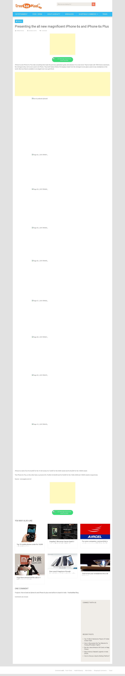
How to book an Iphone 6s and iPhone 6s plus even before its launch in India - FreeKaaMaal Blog (49, 592)
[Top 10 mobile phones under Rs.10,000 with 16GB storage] (30, 533)
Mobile (20, 21)
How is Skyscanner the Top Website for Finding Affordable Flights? (96, 644)
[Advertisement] (62, 44)
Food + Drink (37, 14)
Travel (105, 14)
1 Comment (44, 30)
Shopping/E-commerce (88, 14)
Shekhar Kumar (20, 30)
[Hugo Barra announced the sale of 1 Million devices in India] (30, 564)
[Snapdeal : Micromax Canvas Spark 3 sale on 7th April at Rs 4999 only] (62, 531)
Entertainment (21, 14)
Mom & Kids (69, 14)
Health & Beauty (53, 14)
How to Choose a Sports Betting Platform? (97, 656)
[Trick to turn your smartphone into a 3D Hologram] (95, 562)
